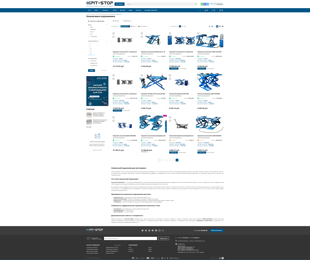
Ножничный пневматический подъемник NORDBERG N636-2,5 (186, 135)
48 (182, 26)
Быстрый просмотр (125, 40)
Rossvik (92, 31)
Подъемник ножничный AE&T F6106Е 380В (124, 135)
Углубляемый (93, 65)
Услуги (96, 10)
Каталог (120, 4)
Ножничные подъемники (119, 53)
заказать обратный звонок (216, 3)
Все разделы (117, 245)
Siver (91, 34)
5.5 (91, 50)
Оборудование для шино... (112, 247)
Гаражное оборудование (112, 251)
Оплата (115, 10)
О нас (89, 10)
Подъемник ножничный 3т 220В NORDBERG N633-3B (211, 135)
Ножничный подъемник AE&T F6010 (179, 94)
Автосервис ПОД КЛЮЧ (151, 10)
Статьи (150, 247)
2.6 (91, 53)
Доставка (122, 10)
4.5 (91, 48)
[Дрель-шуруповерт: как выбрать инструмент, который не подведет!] (89, 114)
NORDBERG (93, 29)
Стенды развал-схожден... (92, 249)
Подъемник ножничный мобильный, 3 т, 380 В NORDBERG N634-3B (159, 52)
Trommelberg (93, 36)
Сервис (130, 10)
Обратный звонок (216, 230)
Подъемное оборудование (102, 14)
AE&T (91, 27)
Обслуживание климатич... (112, 249)
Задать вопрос (97, 150)
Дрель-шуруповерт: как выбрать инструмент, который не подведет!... (99, 114)
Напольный (93, 60)
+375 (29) (183, 238)
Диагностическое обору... (92, 251)
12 (180, 26)
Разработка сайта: (214, 258)
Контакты (138, 10)
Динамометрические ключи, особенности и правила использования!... (100, 121)
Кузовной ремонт (110, 253)
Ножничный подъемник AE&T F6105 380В (208, 94)
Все (185, 26)
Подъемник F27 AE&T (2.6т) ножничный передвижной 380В (157, 94)
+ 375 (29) (200, 230)
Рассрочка (105, 10)
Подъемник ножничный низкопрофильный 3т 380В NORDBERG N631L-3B (161, 135)
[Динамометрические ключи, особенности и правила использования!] (89, 121)
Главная (88, 14)
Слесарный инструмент (92, 247)
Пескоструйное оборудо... (92, 253)
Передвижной (93, 63)
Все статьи (89, 127)
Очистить (104, 70)
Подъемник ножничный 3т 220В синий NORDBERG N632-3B (213, 52)
